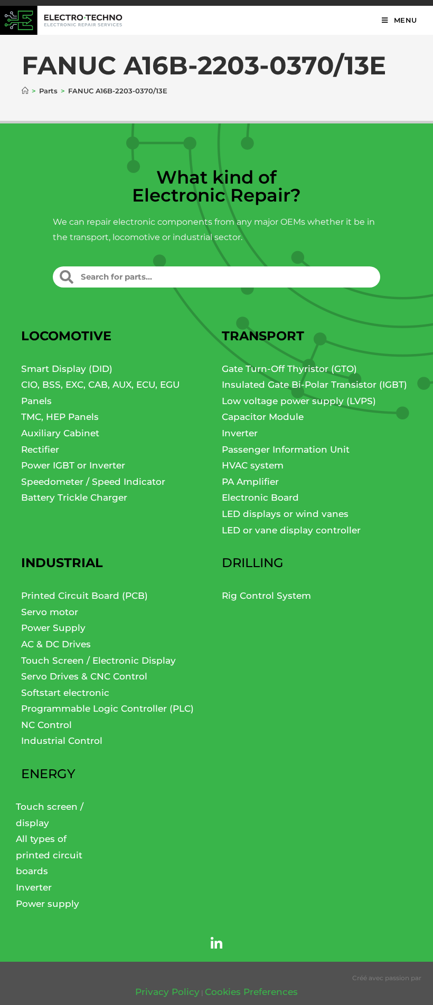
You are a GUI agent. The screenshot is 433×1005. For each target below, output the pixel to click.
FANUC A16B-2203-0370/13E (117, 91)
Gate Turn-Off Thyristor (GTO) (289, 368)
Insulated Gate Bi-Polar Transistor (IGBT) (314, 384)
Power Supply (53, 628)
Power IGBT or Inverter (73, 465)
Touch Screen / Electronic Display (98, 660)
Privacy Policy (167, 992)
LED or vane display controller (291, 530)
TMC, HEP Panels (60, 416)
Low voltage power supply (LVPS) (299, 401)
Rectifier (40, 449)
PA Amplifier (250, 481)
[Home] (25, 91)
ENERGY (48, 773)
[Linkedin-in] (216, 943)
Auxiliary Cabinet (60, 433)
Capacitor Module (263, 416)
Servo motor (49, 612)
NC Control (46, 725)
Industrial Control (61, 740)
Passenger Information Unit (286, 449)
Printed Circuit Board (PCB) (84, 595)
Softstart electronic (65, 692)
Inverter (240, 433)
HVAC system (253, 465)
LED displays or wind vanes (285, 514)
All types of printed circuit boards (49, 855)
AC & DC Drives (56, 644)
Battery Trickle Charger (74, 497)
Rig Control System (266, 595)
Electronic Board (260, 497)
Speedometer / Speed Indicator (93, 481)
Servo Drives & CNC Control (84, 676)
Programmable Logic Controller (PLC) (107, 708)
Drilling (253, 562)
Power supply (47, 903)
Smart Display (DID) (66, 368)
